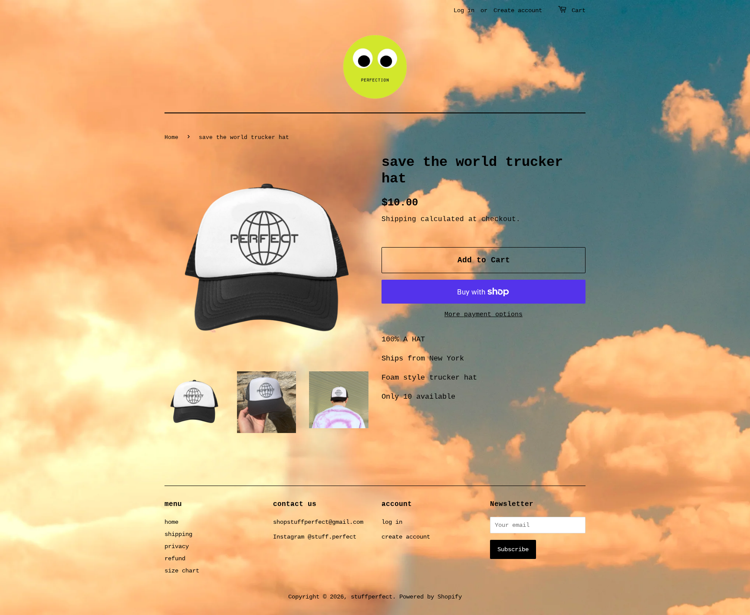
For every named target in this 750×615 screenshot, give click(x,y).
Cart (579, 10)
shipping (178, 534)
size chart (181, 570)
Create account (517, 10)
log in (392, 522)
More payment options (483, 314)
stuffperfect (371, 596)
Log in (464, 10)
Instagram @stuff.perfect (314, 536)
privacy (176, 546)
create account (406, 536)
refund (174, 558)
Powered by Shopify (430, 596)
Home (171, 137)
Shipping (399, 219)
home (171, 522)
